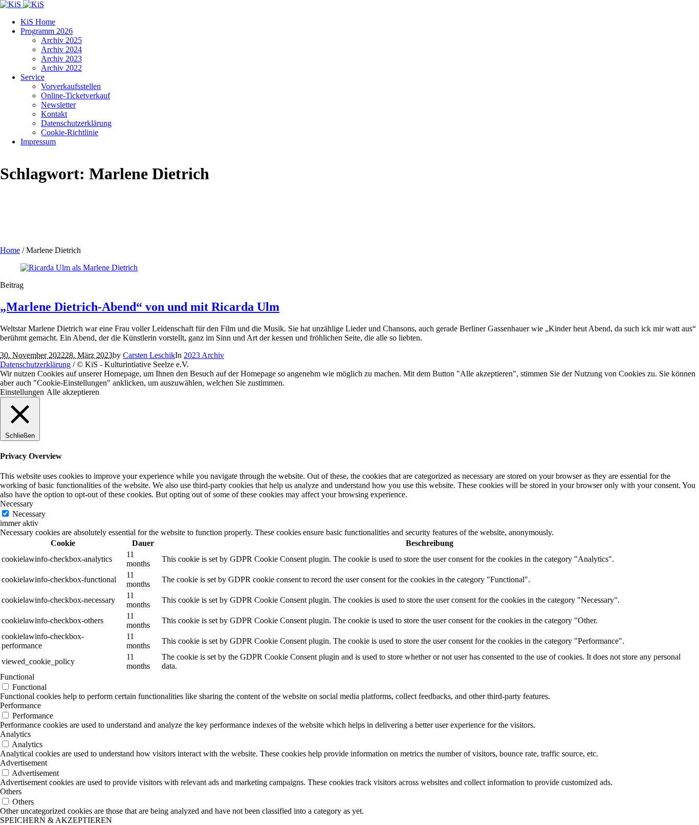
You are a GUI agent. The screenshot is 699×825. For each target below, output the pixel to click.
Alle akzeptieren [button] (73, 392)
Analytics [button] (15, 734)
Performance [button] (20, 705)
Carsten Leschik (149, 355)
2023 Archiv (204, 355)
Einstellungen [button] (22, 392)
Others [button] (10, 791)
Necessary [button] (16, 503)
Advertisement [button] (23, 762)
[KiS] (22, 4)
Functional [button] (17, 676)
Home (10, 250)
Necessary (29, 514)
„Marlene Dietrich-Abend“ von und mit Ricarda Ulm (139, 306)
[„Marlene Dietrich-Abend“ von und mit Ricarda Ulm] (79, 267)
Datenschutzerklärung (35, 364)
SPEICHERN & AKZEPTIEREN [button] (56, 820)
